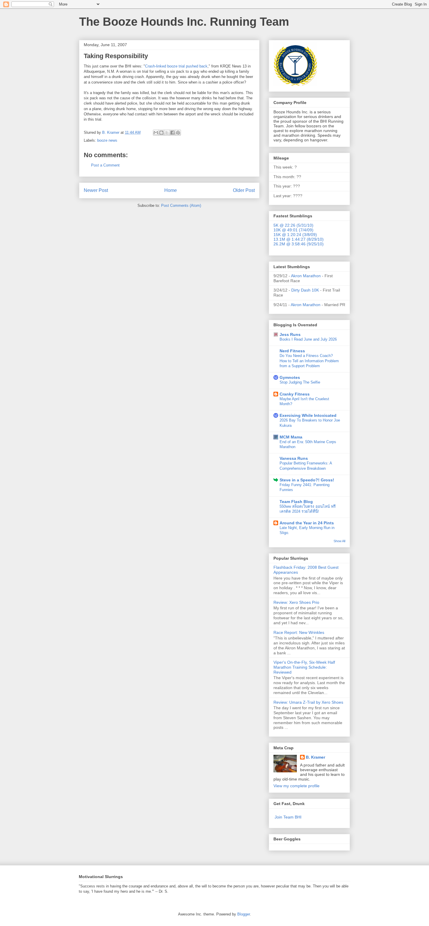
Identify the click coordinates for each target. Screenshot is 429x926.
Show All (339, 541)
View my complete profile (296, 785)
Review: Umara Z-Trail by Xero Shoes (308, 702)
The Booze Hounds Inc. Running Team (184, 21)
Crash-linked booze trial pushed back (176, 66)
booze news (107, 140)
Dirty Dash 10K (305, 290)
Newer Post (96, 190)
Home (170, 190)
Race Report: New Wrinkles (298, 632)
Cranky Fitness (295, 394)
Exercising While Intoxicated (308, 415)
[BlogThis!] (161, 133)
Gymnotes (290, 377)
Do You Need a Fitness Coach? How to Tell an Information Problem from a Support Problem (309, 360)
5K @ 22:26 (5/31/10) (293, 225)
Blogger (243, 914)
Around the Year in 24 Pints (307, 523)
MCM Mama (291, 437)
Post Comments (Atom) (181, 205)
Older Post (244, 190)
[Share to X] (167, 133)
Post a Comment (105, 165)
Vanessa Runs (294, 458)
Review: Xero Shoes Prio (296, 602)
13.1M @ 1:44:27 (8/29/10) (298, 239)
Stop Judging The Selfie (300, 382)
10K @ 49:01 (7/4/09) (293, 230)
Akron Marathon (306, 275)
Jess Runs (290, 334)
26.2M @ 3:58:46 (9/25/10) (298, 244)
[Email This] (156, 133)
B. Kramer (315, 757)
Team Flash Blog (296, 501)
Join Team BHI (288, 817)
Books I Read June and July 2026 (308, 339)
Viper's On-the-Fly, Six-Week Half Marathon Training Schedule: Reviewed (304, 667)
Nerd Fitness (292, 350)
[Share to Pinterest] (178, 133)
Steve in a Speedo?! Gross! (307, 480)
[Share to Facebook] (172, 133)
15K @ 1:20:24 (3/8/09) (295, 234)
